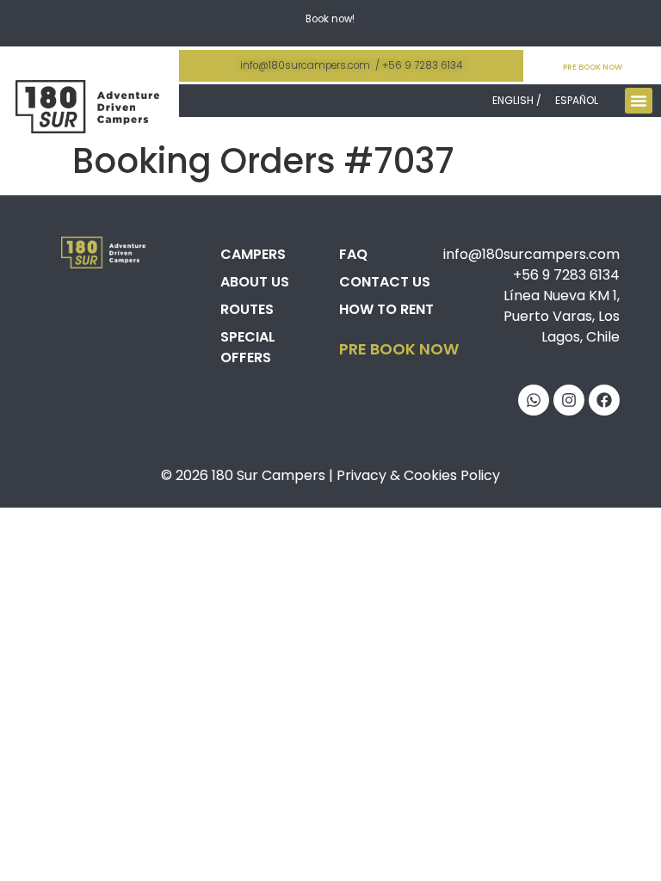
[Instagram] (568, 400)
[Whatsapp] (533, 400)
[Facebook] (604, 400)
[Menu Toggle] (638, 101)
